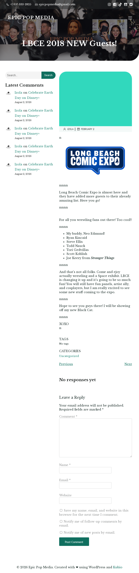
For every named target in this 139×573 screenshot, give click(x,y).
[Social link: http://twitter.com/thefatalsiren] (130, 4)
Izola (18, 92)
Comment (68, 416)
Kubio (117, 567)
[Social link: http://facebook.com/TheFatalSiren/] (114, 4)
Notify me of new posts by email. (89, 532)
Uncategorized (69, 356)
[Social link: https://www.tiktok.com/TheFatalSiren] (119, 4)
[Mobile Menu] (130, 17)
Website (65, 495)
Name (65, 465)
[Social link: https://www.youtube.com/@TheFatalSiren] (124, 4)
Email (65, 480)
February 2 (87, 129)
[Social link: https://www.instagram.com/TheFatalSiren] (108, 4)
